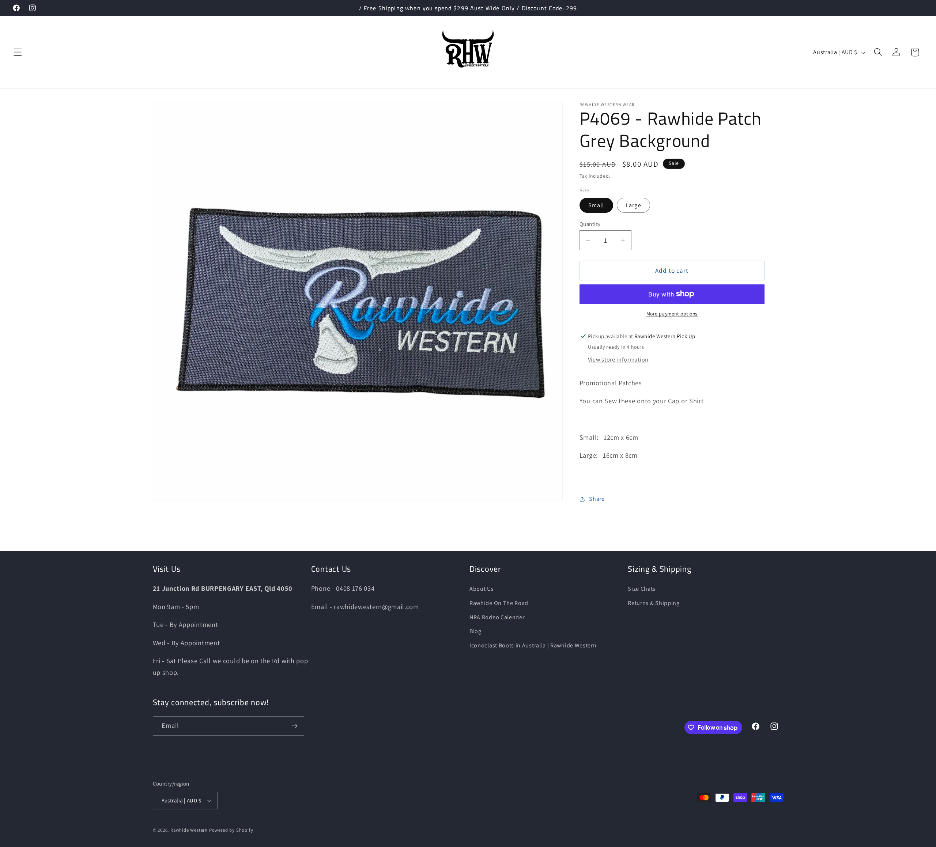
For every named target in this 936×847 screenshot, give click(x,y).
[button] (17, 52)
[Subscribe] (294, 726)
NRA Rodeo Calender (496, 617)
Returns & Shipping (653, 603)
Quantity (590, 223)
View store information (618, 359)
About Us (481, 589)
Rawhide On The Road (498, 603)
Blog (475, 631)
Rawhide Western (189, 830)
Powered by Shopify (231, 830)
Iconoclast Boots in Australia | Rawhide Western (532, 645)
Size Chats (642, 589)
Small (596, 205)
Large (633, 205)
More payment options (672, 313)
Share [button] (596, 499)
